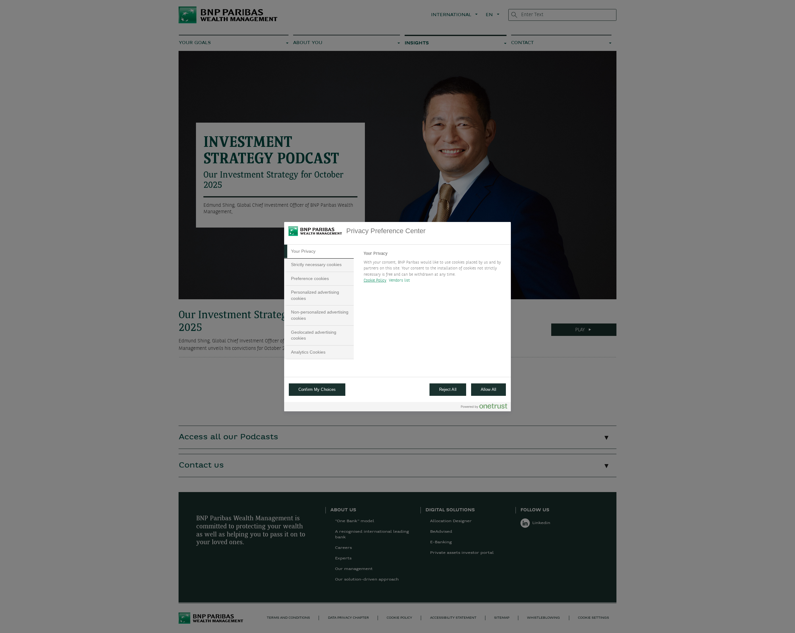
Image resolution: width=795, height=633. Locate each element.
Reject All (448, 389)
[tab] (319, 251)
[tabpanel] (435, 269)
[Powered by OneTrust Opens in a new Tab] (484, 407)
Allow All (488, 389)
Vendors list (399, 280)
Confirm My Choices (317, 389)
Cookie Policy (375, 280)
